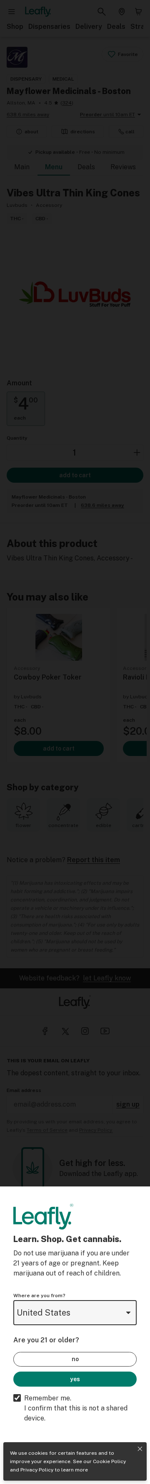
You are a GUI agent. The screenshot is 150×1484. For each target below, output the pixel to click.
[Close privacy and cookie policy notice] (140, 1449)
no (75, 1359)
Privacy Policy (36, 1470)
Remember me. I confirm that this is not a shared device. (76, 1408)
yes (75, 1379)
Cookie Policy (109, 1461)
